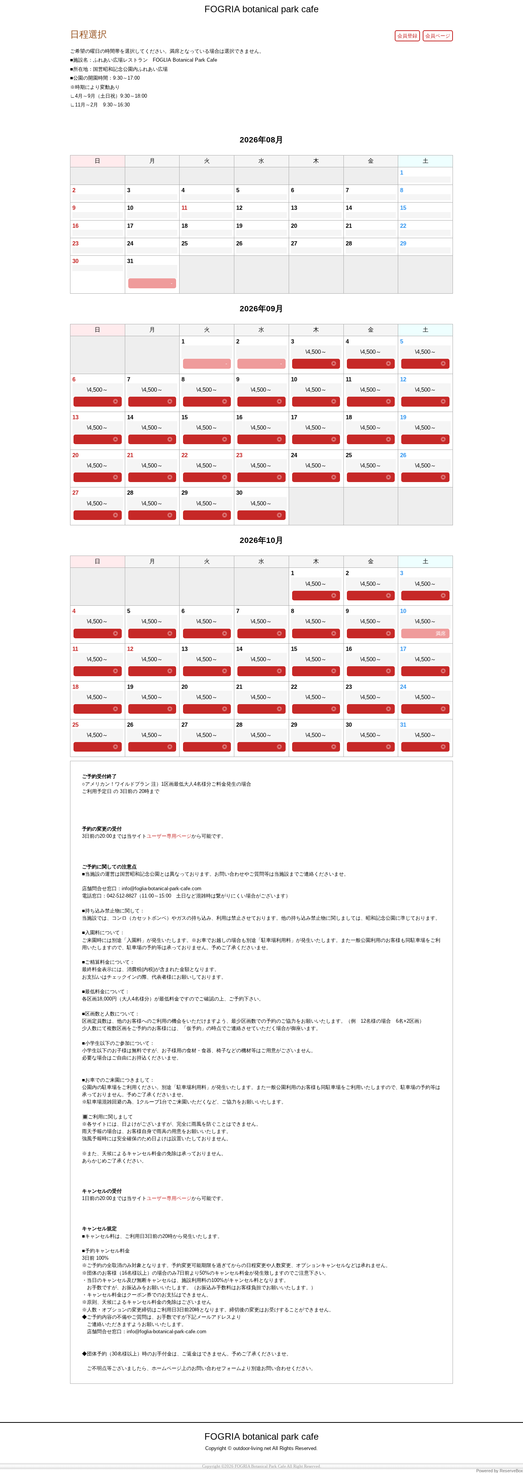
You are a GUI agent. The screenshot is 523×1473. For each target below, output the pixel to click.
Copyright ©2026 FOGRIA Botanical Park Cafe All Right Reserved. (261, 1466)
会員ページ (437, 36)
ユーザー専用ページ (169, 836)
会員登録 (407, 36)
